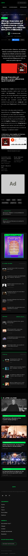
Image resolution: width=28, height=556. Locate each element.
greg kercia (13, 202)
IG (2, 495)
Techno (3, 504)
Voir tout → (21, 316)
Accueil (2, 12)
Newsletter (4, 534)
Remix (20, 202)
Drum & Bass (4, 512)
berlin (13, 199)
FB (6, 495)
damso (19, 199)
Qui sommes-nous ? (6, 523)
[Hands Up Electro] (3, 3)
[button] (3, 3)
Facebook (16, 39)
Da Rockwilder (11, 93)
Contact (3, 528)
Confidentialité (12, 553)
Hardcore (3, 515)
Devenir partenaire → (9, 543)
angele (8, 199)
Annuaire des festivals (6, 531)
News (5, 7)
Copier (22, 39)
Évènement (7, 442)
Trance (3, 510)
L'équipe (3, 526)
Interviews (13, 7)
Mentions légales (4, 553)
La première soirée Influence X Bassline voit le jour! (6, 158)
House (2, 507)
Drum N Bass (5, 202)
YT (9, 495)
